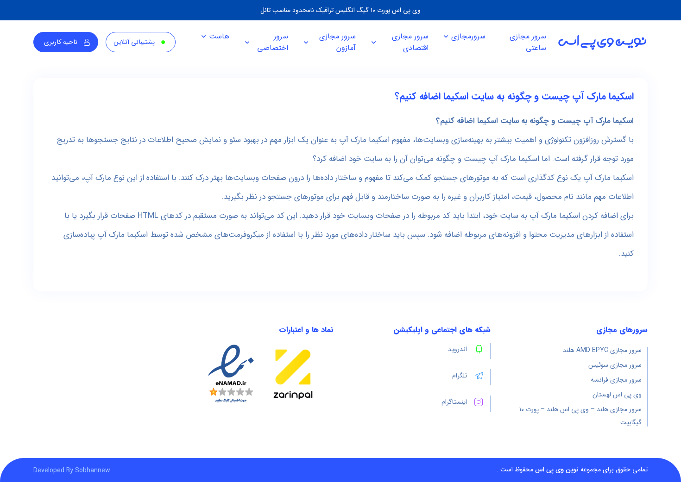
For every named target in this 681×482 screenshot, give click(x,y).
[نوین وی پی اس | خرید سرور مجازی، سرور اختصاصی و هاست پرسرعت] (602, 42)
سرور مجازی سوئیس (615, 365)
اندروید (457, 349)
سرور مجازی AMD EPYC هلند (602, 350)
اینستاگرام (454, 402)
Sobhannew (92, 470)
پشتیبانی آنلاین (134, 42)
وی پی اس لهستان (617, 394)
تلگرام (459, 376)
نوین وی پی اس (557, 469)
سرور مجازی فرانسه (616, 380)
